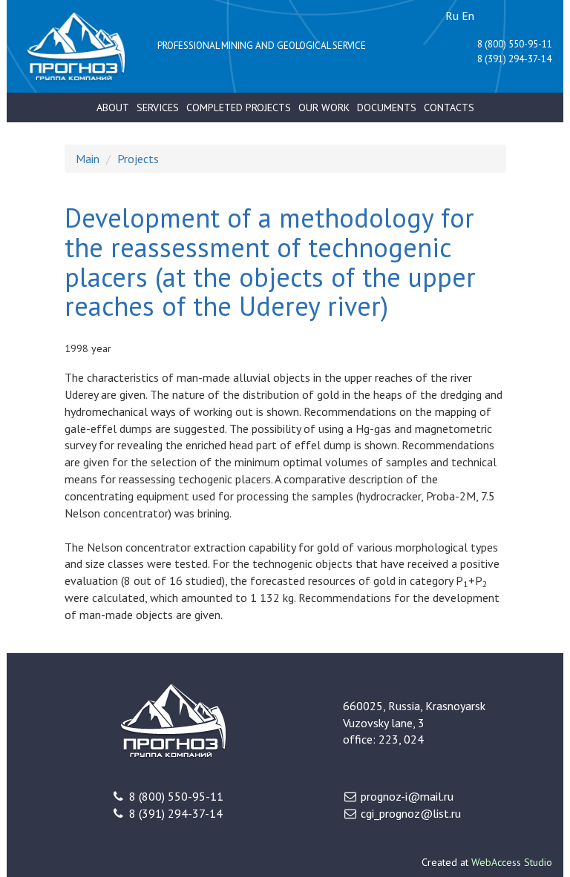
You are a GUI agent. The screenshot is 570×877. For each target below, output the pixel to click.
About (112, 107)
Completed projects (238, 107)
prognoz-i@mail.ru (407, 796)
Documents (386, 107)
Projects (138, 158)
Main (87, 158)
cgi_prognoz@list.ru (411, 813)
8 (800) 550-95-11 (514, 44)
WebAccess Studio (511, 862)
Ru (452, 15)
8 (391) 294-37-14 (514, 59)
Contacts (449, 107)
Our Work (324, 107)
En (468, 15)
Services (158, 107)
